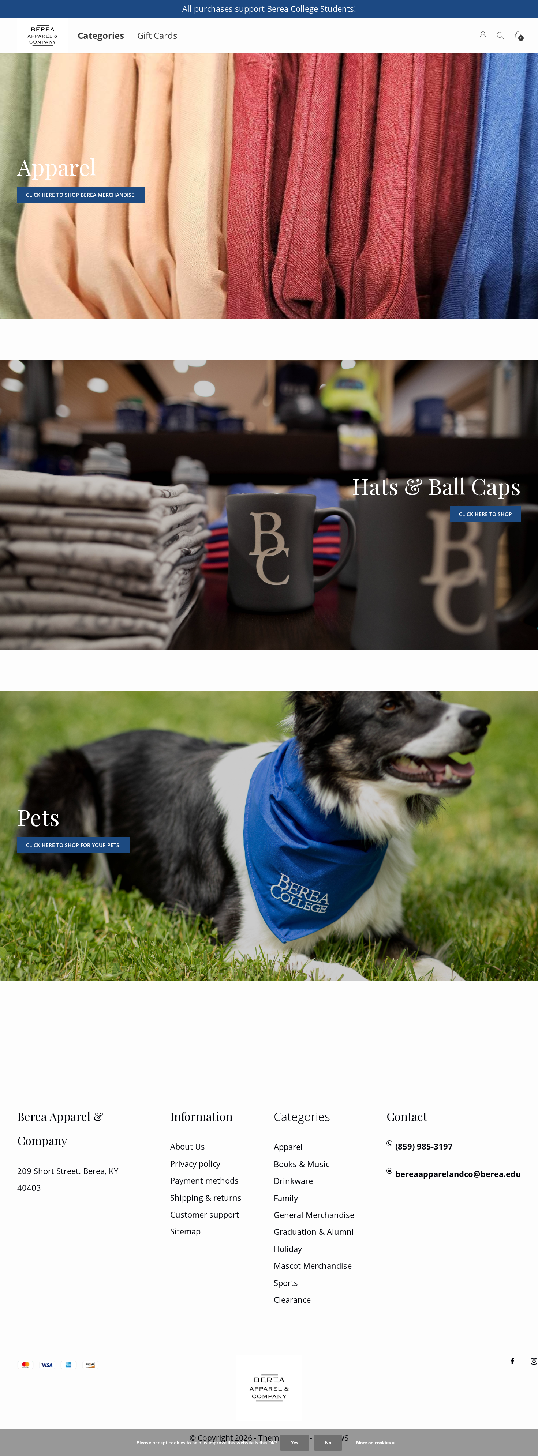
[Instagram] (534, 1361)
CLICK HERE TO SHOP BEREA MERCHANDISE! (81, 194)
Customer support (204, 1214)
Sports (286, 1282)
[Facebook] (512, 1361)
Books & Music (301, 1164)
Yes (294, 1443)
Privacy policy (195, 1163)
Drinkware (293, 1180)
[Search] (500, 35)
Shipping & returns (206, 1197)
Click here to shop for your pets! (73, 845)
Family (286, 1198)
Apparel (288, 1146)
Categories (101, 35)
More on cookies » (375, 1443)
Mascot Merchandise (313, 1265)
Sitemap (185, 1231)
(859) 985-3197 (424, 1146)
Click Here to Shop (485, 514)
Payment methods (204, 1180)
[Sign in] (483, 35)
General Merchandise (314, 1214)
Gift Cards (157, 35)
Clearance (292, 1299)
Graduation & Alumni (314, 1231)
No (328, 1443)
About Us (187, 1146)
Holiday (288, 1248)
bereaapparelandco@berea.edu (458, 1174)
